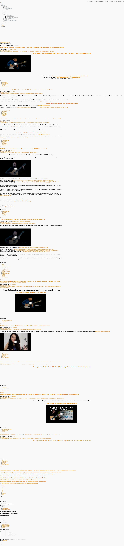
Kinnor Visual (5, 540)
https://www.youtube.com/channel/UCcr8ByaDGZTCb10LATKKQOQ (70, 76)
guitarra (3, 272)
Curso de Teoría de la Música (9, 18)
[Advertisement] (62, 34)
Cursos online (4, 13)
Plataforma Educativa (8, 8)
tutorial (3, 265)
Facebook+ (4, 84)
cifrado (3, 275)
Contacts (4, 519)
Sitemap (3, 21)
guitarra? (3, 112)
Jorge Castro (13, 49)
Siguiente (4, 493)
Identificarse (2, 506)
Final (3, 494)
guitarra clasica (4, 270)
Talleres (5, 6)
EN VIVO (3, 85)
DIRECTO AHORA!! (5, 86)
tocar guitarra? (4, 113)
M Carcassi (4, 115)
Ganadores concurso (5, 526)
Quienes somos (5, 518)
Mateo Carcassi (5, 278)
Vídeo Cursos (4, 520)
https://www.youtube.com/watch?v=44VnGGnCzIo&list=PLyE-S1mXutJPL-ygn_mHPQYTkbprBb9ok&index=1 (37, 181)
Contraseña (4, 504)
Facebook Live (4, 82)
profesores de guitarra (6, 267)
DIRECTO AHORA (5, 83)
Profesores (6, 9)
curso (3, 264)
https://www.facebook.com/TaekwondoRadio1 (69, 77)
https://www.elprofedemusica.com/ (24, 107)
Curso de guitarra (7, 14)
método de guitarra (5, 269)
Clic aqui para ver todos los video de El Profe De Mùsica (31, 292)
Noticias (3, 527)
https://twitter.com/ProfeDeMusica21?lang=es (22, 201)
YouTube (3, 322)
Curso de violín (6, 19)
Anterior (3, 486)
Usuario (2, 503)
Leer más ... (2, 87)
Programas (4, 11)
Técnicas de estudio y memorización (10, 20)
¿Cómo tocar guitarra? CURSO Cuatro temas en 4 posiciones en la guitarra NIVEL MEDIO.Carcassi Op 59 (22, 219)
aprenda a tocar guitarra (6, 266)
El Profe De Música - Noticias (5, 50)
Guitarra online (4, 114)
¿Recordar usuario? (5, 508)
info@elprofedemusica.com (44, 101)
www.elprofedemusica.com (5, 195)
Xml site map (6, 22)
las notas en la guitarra (6, 271)
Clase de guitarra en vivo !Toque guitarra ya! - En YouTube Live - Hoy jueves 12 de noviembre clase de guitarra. (23, 477)
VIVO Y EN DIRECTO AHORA (7, 320)
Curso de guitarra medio (10, 16)
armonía (3, 274)
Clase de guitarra (5, 277)
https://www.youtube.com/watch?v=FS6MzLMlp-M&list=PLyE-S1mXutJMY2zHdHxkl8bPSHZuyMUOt (33, 180)
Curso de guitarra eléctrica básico (12, 17)
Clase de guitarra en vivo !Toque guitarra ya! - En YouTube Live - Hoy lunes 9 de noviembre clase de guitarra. (23, 481)
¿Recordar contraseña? (6, 509)
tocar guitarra (4, 111)
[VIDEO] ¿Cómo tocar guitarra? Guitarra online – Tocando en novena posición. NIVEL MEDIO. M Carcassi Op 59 (23, 148)
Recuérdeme (2, 505)
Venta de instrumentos (8, 10)
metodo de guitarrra (5, 268)
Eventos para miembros (6, 525)
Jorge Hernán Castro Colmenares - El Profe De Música (21, 221)
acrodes (3, 276)
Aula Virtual (4, 12)
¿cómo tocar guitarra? (6, 110)
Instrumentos (6, 7)
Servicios (3, 5)
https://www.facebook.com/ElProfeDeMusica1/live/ (77, 53)
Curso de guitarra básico (10, 15)
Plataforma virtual (5, 524)
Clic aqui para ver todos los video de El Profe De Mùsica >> (48, 53)
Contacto (4, 23)
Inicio (3, 4)
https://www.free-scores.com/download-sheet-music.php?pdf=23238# (33, 178)
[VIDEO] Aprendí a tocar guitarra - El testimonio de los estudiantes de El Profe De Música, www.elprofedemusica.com (25, 325)
